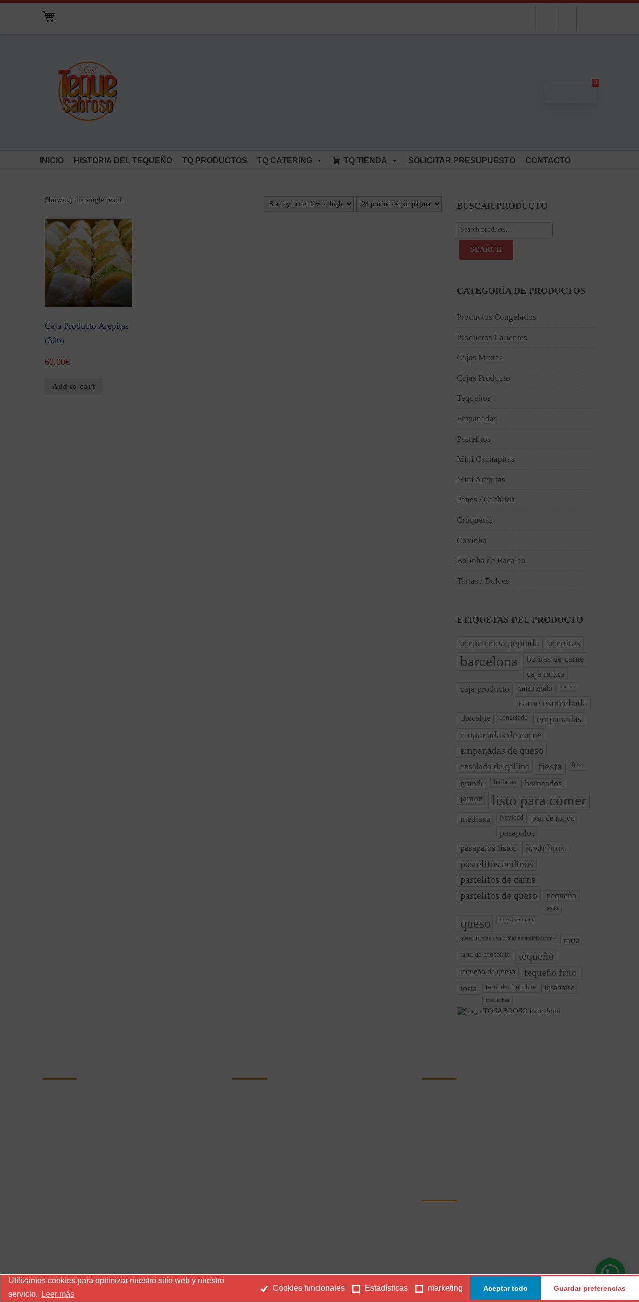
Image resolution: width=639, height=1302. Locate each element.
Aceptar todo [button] (505, 1288)
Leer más (57, 1294)
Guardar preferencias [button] (590, 1288)
